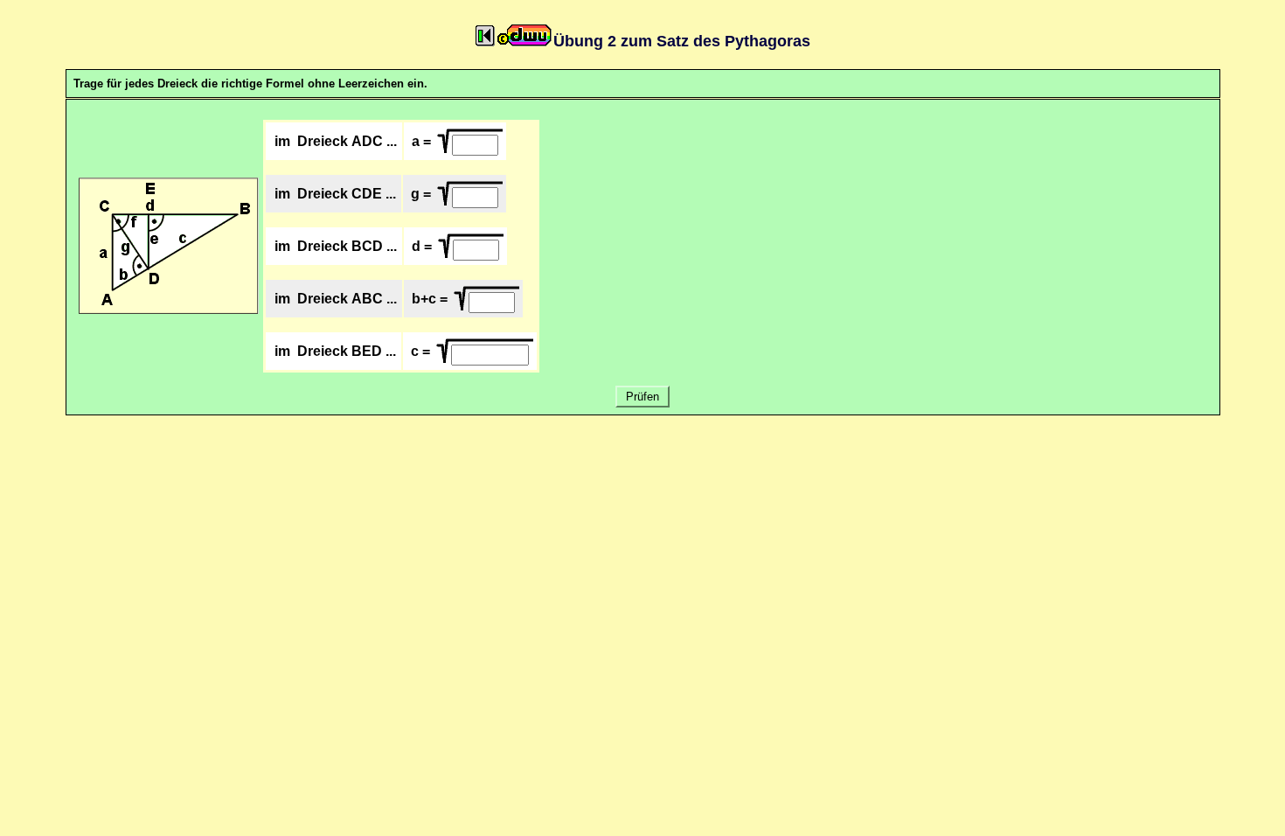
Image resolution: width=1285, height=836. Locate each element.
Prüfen (642, 396)
